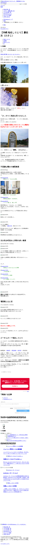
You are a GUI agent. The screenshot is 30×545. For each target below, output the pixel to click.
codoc (28, 391)
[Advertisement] (15, 509)
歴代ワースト (6, 42)
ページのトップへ (5, 543)
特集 (4, 24)
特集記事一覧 (6, 9)
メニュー (3, 5)
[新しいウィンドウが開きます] (4, 425)
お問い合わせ (6, 16)
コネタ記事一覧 (7, 528)
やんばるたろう (4, 28)
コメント (5, 397)
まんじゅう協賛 (7, 15)
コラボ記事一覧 (7, 12)
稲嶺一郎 (9, 225)
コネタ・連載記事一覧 (9, 11)
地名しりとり (6, 39)
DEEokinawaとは (7, 13)
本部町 (5, 40)
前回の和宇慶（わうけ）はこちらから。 (11, 54)
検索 (2, 6)
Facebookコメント (7, 399)
